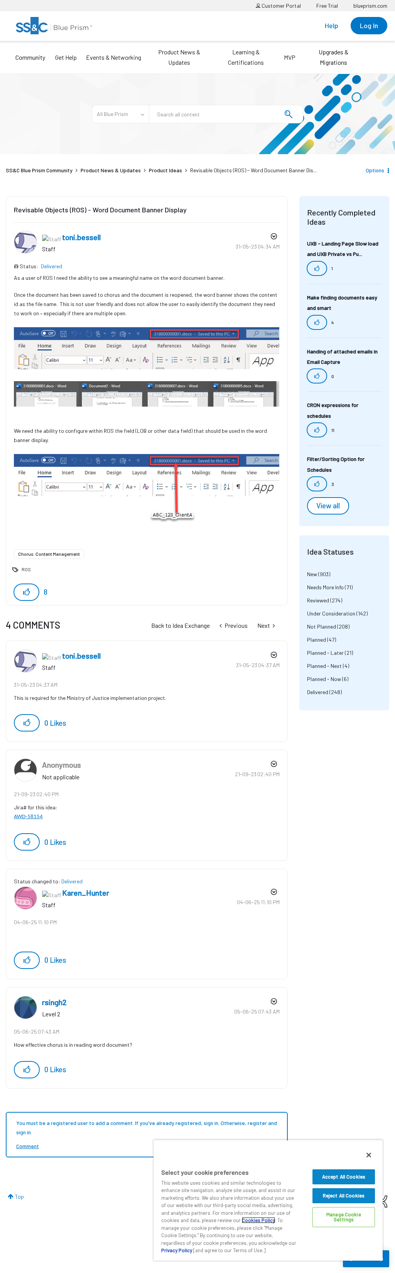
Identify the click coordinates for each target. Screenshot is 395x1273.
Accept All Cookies (343, 1177)
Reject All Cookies (344, 1195)
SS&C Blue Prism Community (39, 170)
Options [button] (375, 170)
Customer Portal (280, 5)
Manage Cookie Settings (343, 1217)
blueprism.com (370, 5)
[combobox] (226, 114)
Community (30, 57)
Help (331, 25)
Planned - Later (325, 652)
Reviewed (318, 600)
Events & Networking (113, 57)
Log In (369, 25)
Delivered (51, 266)
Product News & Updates (179, 57)
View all (328, 506)
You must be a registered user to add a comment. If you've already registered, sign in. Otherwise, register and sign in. (146, 1127)
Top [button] (19, 1196)
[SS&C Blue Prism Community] (54, 25)
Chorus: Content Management (49, 554)
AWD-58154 (28, 817)
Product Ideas (165, 170)
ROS (26, 569)
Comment (27, 1146)
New (312, 574)
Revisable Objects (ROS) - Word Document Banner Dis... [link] (253, 170)
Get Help (66, 57)
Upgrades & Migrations (333, 57)
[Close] (368, 1155)
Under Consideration (331, 613)
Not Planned (321, 626)
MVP (289, 57)
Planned (316, 639)
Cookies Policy (258, 1220)
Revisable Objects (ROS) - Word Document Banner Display (100, 209)
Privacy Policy (176, 1250)
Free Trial (327, 5)
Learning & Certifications (246, 57)
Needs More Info (325, 587)
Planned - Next (324, 666)
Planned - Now (324, 679)
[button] (26, 592)
